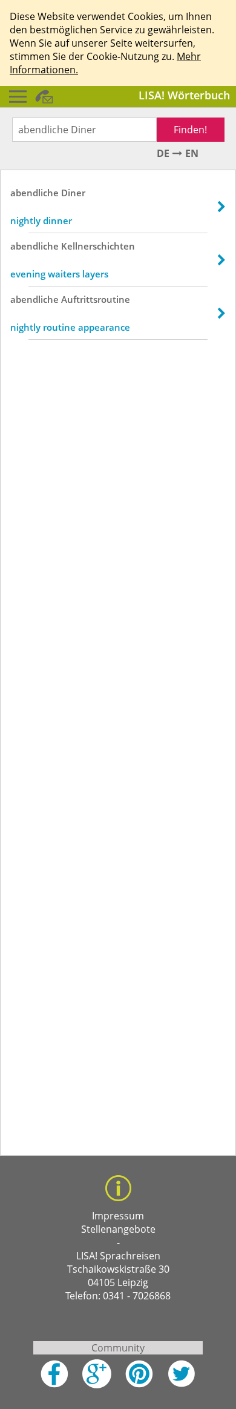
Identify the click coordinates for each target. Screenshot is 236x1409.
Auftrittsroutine (95, 299)
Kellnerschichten (98, 246)
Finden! (190, 129)
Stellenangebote (118, 1229)
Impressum (118, 1215)
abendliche (34, 193)
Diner (73, 193)
